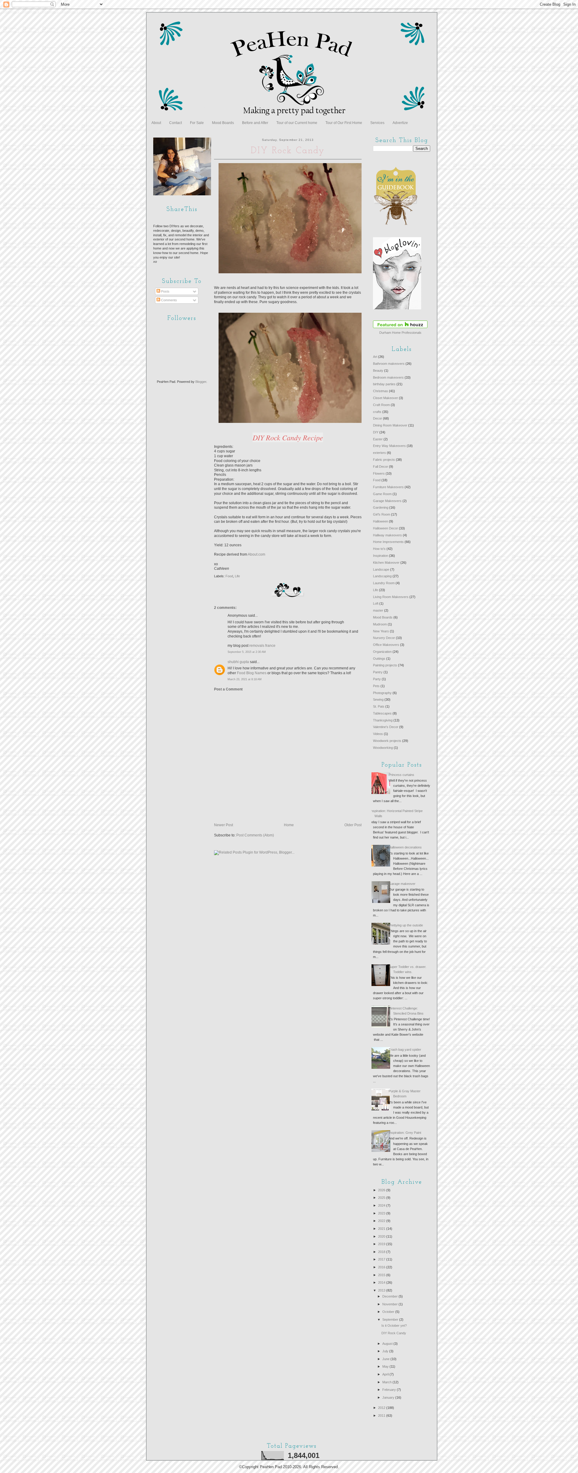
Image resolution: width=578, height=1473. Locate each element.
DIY (375, 432)
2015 (382, 1275)
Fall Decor (380, 466)
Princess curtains (401, 775)
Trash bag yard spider (405, 1049)
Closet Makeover (385, 398)
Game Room (382, 494)
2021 (382, 1228)
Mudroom (380, 624)
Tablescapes (382, 713)
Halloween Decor (385, 528)
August (387, 1343)
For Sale (197, 123)
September (390, 1319)
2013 (382, 1290)
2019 (382, 1244)
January (388, 1397)
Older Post (353, 825)
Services (377, 123)
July (385, 1351)
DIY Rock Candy (393, 1333)
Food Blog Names (251, 673)
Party (377, 679)
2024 (382, 1205)
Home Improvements (388, 542)
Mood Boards (223, 123)
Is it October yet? (394, 1325)
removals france (262, 645)
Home (289, 825)
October (388, 1311)
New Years (381, 631)
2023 (382, 1213)
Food (229, 576)
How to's (379, 548)
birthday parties (384, 384)
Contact (175, 123)
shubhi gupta (238, 662)
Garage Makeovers (387, 501)
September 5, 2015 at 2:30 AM (247, 651)
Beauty (378, 370)
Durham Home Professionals (400, 332)
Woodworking (383, 747)
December (390, 1296)
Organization (382, 651)
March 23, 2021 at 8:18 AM (245, 679)
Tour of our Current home (296, 123)
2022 (382, 1221)
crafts (377, 412)
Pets (376, 686)
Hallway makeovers (387, 535)
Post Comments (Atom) (255, 835)
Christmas (380, 391)
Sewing (378, 699)
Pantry (378, 672)
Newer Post (223, 825)
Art (375, 356)
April (386, 1374)
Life (237, 576)
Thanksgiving (383, 720)
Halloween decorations (405, 847)
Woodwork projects (387, 741)
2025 (382, 1197)
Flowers (379, 473)
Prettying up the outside (406, 925)
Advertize (400, 123)
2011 (382, 1415)
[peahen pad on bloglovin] (397, 308)
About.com (256, 554)
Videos (378, 734)
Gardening (380, 507)
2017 (382, 1259)
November (390, 1304)
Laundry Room (384, 583)
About (156, 123)
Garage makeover (402, 883)
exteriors (379, 452)
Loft (375, 603)
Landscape (381, 569)
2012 (382, 1407)
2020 (382, 1236)
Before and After (255, 123)
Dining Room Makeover (390, 425)
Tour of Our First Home (343, 123)
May (386, 1366)
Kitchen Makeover (386, 562)
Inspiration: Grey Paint (405, 1132)
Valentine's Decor (385, 727)
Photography (382, 693)
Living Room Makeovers (391, 597)
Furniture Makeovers (388, 487)
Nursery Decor (384, 638)
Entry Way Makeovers (389, 446)
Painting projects (385, 665)
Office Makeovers (386, 645)
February (389, 1389)
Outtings (379, 658)
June (386, 1359)
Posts (164, 291)
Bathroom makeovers (389, 363)
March (387, 1382)
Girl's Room (381, 514)
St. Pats (378, 706)
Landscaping (382, 576)
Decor (377, 418)
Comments (168, 300)
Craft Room (381, 405)
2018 (382, 1252)
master (378, 610)
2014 (382, 1282)
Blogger (200, 381)
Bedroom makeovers (388, 377)
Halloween (380, 521)
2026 (382, 1190)
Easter (378, 439)
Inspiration (380, 555)
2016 (382, 1267)
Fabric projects (384, 459)
